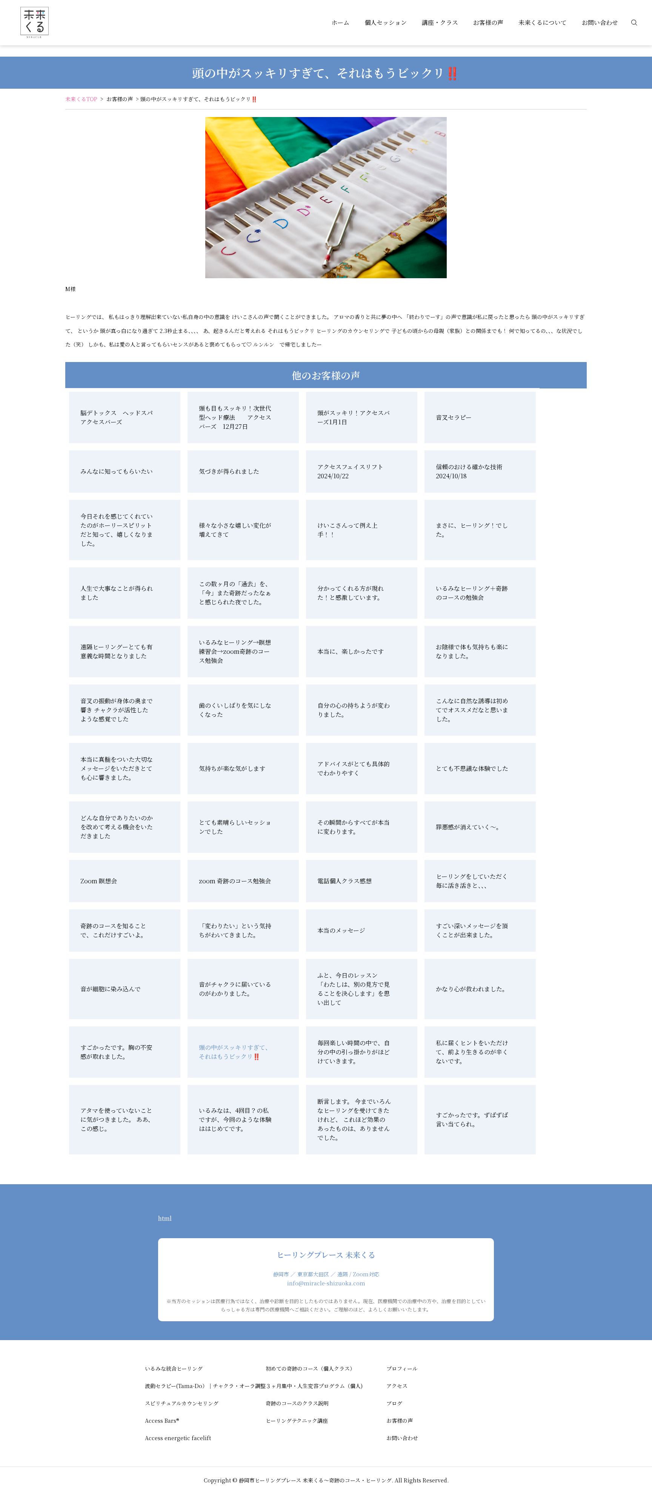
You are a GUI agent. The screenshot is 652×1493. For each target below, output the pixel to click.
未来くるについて (542, 22)
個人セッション (385, 22)
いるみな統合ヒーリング (174, 1368)
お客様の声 (488, 22)
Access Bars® (162, 1420)
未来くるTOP (81, 99)
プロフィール (402, 1368)
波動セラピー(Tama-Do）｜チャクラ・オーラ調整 (205, 1386)
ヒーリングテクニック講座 (297, 1420)
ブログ (394, 1403)
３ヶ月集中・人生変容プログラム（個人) (314, 1386)
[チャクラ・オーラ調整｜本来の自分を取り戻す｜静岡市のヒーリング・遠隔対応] (34, 22)
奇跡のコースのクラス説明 (297, 1403)
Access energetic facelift (178, 1438)
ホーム (340, 22)
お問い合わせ (600, 22)
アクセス (397, 1386)
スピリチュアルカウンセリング (181, 1403)
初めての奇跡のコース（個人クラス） (310, 1368)
